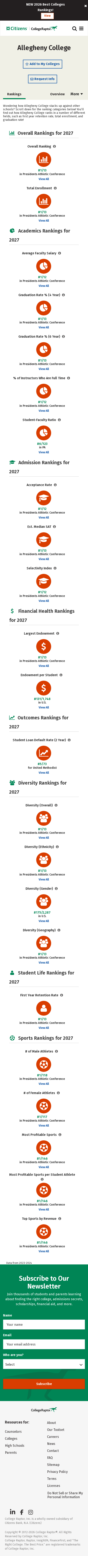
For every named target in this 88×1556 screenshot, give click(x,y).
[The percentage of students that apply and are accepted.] (55, 485)
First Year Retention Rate (39, 995)
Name (7, 1315)
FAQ (50, 1458)
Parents (11, 1453)
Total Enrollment (39, 188)
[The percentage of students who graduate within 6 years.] (63, 336)
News (51, 1444)
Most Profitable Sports (40, 1135)
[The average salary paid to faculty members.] (59, 253)
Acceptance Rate (40, 485)
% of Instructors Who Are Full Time (39, 378)
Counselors (13, 1432)
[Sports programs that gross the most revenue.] (59, 1219)
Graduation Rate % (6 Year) (39, 336)
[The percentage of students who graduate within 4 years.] (63, 295)
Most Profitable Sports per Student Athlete (42, 1175)
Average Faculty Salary (39, 253)
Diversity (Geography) (39, 930)
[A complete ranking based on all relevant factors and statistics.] (54, 146)
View (47, 15)
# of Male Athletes (39, 1051)
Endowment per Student (40, 675)
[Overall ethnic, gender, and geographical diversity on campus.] (56, 805)
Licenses (53, 1486)
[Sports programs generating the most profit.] (60, 1135)
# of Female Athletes (40, 1093)
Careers (53, 1437)
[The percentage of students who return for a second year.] (61, 995)
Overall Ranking (39, 146)
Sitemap (53, 1465)
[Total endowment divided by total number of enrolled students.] (61, 675)
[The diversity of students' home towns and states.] (59, 930)
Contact (53, 1451)
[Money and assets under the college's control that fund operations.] (57, 633)
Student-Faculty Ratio (40, 420)
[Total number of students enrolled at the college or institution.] (55, 188)
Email (7, 1335)
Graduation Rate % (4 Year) (39, 295)
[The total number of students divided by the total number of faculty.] (59, 420)
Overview (57, 94)
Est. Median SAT (39, 527)
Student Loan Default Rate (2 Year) (40, 740)
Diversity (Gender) (40, 889)
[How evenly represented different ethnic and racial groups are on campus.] (57, 847)
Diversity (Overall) (40, 805)
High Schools (14, 1446)
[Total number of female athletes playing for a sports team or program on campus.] (58, 1093)
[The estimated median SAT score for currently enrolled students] (54, 527)
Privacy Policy (57, 1472)
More (75, 94)
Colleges (11, 1439)
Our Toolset (55, 1430)
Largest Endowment (39, 633)
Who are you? (13, 1355)
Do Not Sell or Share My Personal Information (65, 1495)
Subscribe (44, 1384)
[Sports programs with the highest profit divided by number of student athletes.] (42, 1179)
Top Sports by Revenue (39, 1219)
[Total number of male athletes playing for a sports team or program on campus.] (56, 1051)
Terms (51, 1479)
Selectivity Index (40, 568)
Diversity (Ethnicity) (40, 847)
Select (10, 1364)
